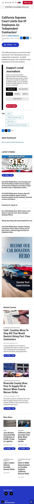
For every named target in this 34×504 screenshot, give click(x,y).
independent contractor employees (17, 125)
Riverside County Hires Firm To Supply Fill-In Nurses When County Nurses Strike (15, 388)
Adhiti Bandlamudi (13, 36)
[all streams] (31, 502)
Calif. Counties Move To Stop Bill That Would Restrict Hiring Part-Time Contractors (16, 335)
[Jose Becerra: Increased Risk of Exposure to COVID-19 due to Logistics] (9, 423)
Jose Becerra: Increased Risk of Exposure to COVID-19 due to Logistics (9, 437)
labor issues (10, 121)
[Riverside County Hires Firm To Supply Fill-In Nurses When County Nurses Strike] (16, 370)
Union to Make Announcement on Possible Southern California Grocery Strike (24, 468)
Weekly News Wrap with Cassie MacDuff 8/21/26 (17, 221)
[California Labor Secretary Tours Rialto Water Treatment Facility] (24, 423)
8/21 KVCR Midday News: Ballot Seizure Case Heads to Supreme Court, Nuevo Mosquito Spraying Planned (16, 213)
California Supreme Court (14, 117)
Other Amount (17, 99)
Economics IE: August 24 (9, 205)
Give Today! (12, 106)
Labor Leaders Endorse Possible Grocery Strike (9, 466)
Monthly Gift (11, 89)
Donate (28, 2)
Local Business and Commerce (8, 460)
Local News (21, 430)
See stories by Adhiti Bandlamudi (12, 142)
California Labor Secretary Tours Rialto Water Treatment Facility (24, 437)
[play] (3, 502)
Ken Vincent (6, 343)
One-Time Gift (23, 89)
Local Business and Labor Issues (11, 327)
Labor (9, 113)
